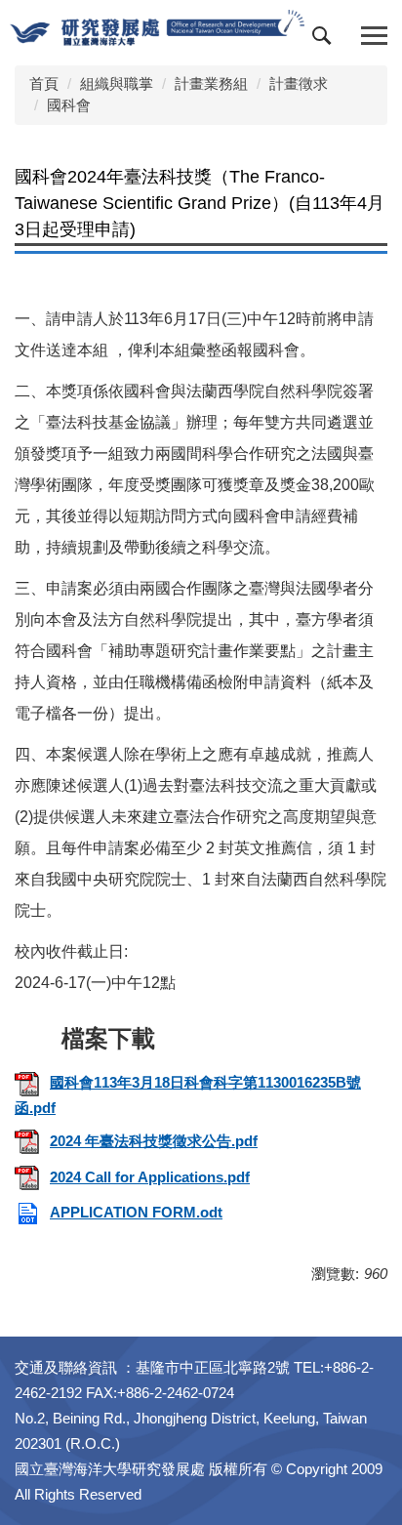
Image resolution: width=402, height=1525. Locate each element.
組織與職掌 (116, 83)
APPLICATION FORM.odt (136, 1212)
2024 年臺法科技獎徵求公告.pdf (154, 1141)
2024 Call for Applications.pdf (150, 1177)
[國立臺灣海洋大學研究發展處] (157, 28)
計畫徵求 (298, 83)
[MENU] (374, 36)
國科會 (69, 105)
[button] (326, 40)
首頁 (44, 83)
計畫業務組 (211, 83)
